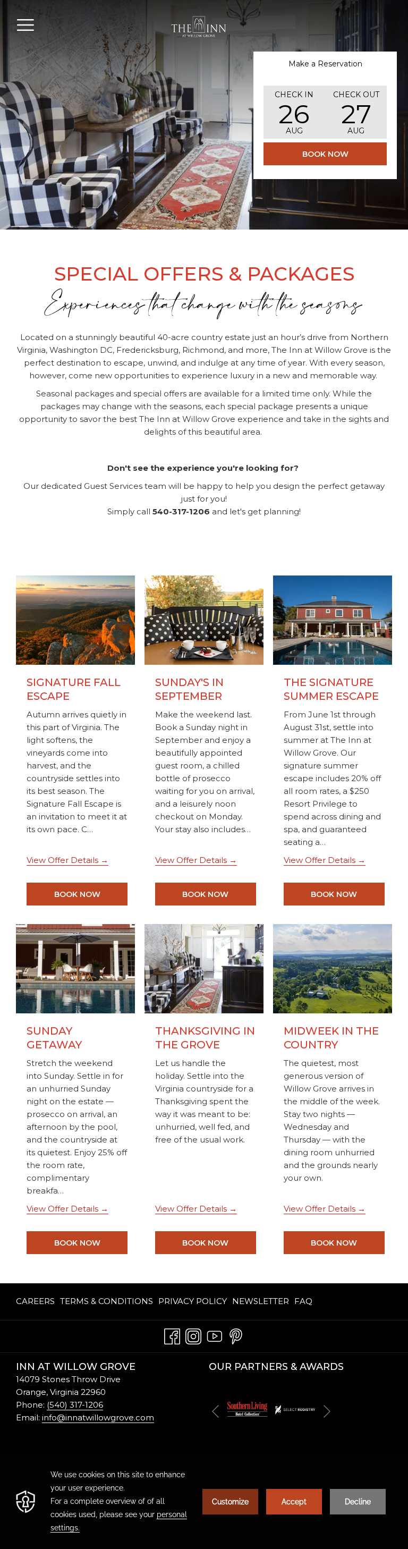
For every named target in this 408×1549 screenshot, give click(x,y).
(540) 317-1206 (75, 1405)
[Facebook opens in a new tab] (172, 1334)
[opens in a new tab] (247, 1408)
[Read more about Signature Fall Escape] (75, 620)
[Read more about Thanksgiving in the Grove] (204, 968)
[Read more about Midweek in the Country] (332, 968)
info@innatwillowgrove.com (98, 1417)
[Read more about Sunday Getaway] (75, 968)
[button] (294, 112)
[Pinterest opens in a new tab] (236, 1334)
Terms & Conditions (106, 1301)
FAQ (303, 1301)
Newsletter (260, 1301)
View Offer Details (63, 860)
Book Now (325, 154)
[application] (204, 1501)
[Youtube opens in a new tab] (215, 1334)
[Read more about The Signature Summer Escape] (332, 620)
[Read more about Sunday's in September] (204, 620)
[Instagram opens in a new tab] (193, 1334)
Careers (35, 1301)
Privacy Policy (192, 1301)
